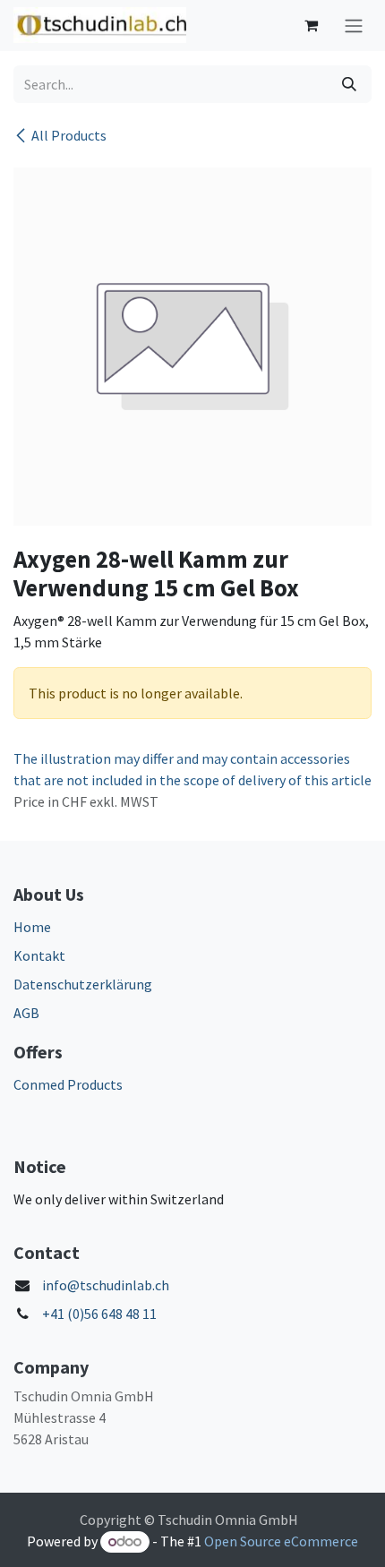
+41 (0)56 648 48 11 (99, 1314)
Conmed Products (68, 1084)
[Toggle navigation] (354, 25)
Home (32, 927)
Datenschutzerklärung (82, 984)
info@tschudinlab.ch (105, 1285)
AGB (26, 1013)
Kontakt (39, 955)
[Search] (349, 84)
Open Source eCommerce (281, 1541)
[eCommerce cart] (311, 25)
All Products (69, 135)
